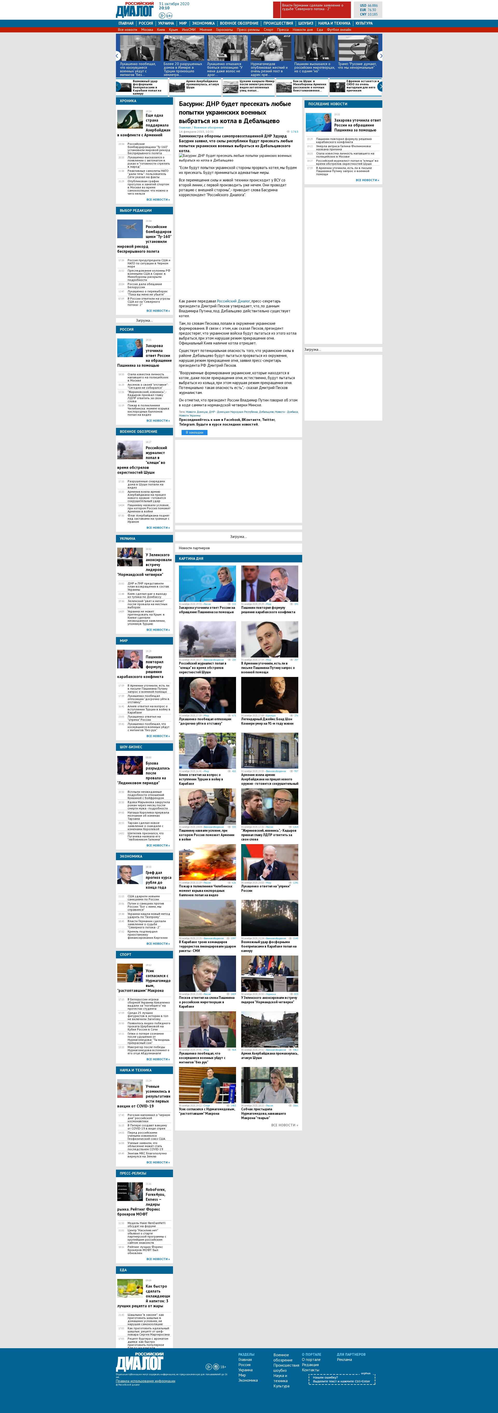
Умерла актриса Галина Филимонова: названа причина (343, 148)
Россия (146, 23)
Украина (166, 23)
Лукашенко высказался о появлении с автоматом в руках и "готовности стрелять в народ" (149, 162)
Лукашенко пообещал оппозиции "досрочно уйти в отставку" (148, 699)
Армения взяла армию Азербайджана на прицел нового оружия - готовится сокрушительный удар (147, 496)
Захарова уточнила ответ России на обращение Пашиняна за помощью (207, 609)
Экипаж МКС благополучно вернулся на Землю (147, 1155)
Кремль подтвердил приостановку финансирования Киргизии (148, 934)
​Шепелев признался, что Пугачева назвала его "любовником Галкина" (146, 836)
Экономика (203, 23)
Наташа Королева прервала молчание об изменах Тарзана (148, 815)
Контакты (310, 1369)
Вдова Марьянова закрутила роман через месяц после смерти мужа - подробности (149, 805)
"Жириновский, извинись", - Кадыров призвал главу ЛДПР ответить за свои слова (147, 396)
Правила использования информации (145, 1381)
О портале (311, 1359)
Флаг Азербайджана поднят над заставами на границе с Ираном (148, 518)
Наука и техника (334, 23)
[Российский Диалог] (135, 16)
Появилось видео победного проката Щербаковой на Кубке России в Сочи (149, 1026)
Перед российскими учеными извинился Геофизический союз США (146, 1135)
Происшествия (278, 23)
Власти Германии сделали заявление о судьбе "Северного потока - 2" (312, 7)
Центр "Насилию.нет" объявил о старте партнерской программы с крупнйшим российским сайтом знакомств (147, 1236)
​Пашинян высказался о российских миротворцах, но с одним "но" (314, 67)
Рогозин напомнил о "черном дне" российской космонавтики (149, 1118)
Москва (147, 29)
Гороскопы (224, 29)
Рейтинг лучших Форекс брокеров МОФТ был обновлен (145, 1250)
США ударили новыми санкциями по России (144, 898)
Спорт (268, 29)
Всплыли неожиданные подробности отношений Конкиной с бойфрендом (146, 795)
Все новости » (158, 199)
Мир (183, 23)
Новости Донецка (197, 412)
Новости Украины (189, 415)
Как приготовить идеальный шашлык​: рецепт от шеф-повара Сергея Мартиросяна (149, 1331)
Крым (173, 29)
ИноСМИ (189, 29)
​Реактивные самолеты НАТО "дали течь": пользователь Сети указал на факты (148, 174)
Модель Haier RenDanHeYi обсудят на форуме (146, 1224)
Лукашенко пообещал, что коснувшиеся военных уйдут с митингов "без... (138, 69)
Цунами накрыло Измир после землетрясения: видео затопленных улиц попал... (257, 86)
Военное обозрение (239, 23)
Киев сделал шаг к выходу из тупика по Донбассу (147, 595)
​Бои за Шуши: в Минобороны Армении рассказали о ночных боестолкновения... (309, 86)
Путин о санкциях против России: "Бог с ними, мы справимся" (146, 906)
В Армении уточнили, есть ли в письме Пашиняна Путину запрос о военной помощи (148, 688)
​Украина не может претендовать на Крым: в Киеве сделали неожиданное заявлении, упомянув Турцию (146, 617)
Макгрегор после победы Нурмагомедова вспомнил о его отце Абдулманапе (148, 1050)
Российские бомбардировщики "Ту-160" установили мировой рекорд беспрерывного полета (149, 148)
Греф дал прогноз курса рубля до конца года (158, 880)
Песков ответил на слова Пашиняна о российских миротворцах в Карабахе (206, 1002)
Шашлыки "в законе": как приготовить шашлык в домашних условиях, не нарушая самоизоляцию (146, 1319)
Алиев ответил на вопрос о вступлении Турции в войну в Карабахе (149, 709)
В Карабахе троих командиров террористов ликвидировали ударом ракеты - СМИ (207, 946)
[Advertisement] (238, 248)
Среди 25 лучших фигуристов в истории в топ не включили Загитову (148, 1016)
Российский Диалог (233, 301)
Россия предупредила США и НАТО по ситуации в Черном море (149, 263)
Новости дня (303, 29)
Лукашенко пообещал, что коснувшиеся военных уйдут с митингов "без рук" (148, 727)
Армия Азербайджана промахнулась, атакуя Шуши (202, 84)
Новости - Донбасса (286, 412)
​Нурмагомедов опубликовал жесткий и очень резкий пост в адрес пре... (269, 69)
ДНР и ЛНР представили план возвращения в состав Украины (148, 586)
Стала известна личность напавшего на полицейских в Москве (148, 377)
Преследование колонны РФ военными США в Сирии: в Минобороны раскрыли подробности (149, 275)
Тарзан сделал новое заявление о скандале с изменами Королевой (145, 826)
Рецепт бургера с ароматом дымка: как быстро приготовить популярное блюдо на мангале (148, 1343)
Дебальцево (266, 412)
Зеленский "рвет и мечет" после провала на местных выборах (147, 604)
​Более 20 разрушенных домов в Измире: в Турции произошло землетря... (183, 69)
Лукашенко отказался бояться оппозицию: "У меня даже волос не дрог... (225, 69)
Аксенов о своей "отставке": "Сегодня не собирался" (148, 386)
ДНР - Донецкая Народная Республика (233, 412)
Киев (161, 29)
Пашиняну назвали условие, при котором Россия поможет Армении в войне (149, 508)
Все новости (127, 29)
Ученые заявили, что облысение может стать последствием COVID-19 (145, 1146)
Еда (320, 29)
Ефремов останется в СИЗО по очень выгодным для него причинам (363, 86)
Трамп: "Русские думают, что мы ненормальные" (357, 65)
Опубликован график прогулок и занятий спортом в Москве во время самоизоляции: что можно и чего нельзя (148, 187)
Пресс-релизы (248, 29)
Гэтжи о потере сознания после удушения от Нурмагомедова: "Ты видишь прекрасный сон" (149, 1038)
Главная (126, 23)
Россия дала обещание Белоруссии (145, 285)
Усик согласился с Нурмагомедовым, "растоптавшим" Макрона (207, 1111)
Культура (364, 23)
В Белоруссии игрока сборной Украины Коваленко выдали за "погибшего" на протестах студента (149, 1004)
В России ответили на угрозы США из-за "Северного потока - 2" (149, 301)
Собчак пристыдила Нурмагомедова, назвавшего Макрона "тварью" (263, 1113)
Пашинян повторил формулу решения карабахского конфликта (268, 609)
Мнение (206, 29)
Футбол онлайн (339, 29)
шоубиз (305, 23)
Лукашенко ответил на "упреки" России (144, 718)
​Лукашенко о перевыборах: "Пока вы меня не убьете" (148, 293)
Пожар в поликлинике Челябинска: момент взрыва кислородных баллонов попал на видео (148, 410)
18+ (169, 16)
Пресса (283, 29)
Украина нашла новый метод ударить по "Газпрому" (149, 915)
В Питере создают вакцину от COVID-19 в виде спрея (147, 1127)
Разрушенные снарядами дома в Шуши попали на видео (146, 484)
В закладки (194, 432)
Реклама (344, 1359)
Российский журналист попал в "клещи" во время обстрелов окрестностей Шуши (202, 667)
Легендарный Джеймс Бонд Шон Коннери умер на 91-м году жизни (267, 721)
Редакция (310, 1364)
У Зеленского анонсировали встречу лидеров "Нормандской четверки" (269, 999)
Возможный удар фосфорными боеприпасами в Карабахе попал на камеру (147, 87)
